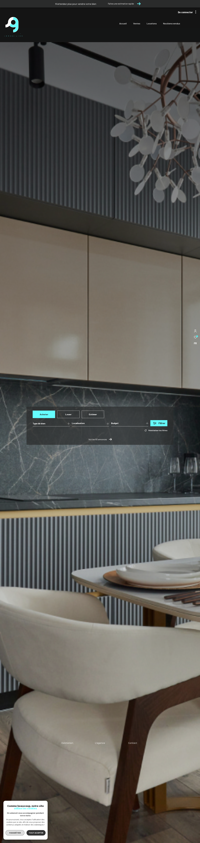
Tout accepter (36, 833)
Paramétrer (15, 833)
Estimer (93, 414)
